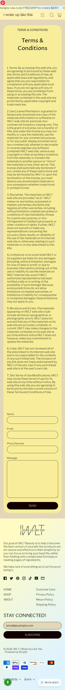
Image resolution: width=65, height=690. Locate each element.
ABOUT (8, 599)
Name (10, 414)
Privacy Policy (45, 594)
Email (10, 428)
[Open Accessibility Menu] (8, 682)
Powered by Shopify (16, 652)
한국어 (28, 679)
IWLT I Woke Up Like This (28, 649)
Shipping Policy (46, 604)
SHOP (7, 594)
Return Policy (44, 599)
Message (12, 458)
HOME (7, 589)
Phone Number (15, 443)
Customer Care (45, 589)
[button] (52, 15)
